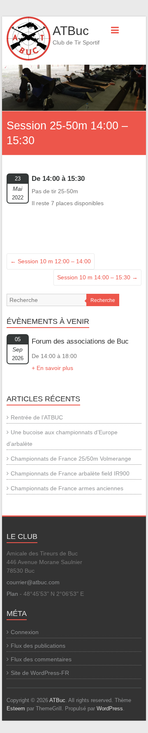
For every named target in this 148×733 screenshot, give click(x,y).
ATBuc (71, 30)
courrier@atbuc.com (33, 582)
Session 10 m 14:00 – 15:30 (97, 277)
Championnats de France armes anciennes (67, 488)
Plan (12, 593)
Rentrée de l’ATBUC (37, 417)
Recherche (102, 300)
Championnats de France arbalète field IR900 (70, 473)
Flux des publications (38, 645)
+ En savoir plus (52, 368)
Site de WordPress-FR (40, 673)
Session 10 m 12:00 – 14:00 (50, 261)
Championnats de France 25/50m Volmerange (71, 458)
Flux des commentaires (41, 659)
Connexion (25, 632)
